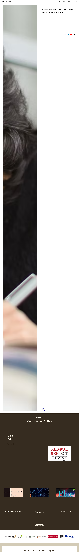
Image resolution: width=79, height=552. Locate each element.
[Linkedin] (68, 34)
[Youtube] (71, 34)
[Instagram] (65, 34)
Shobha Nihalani (6, 1)
